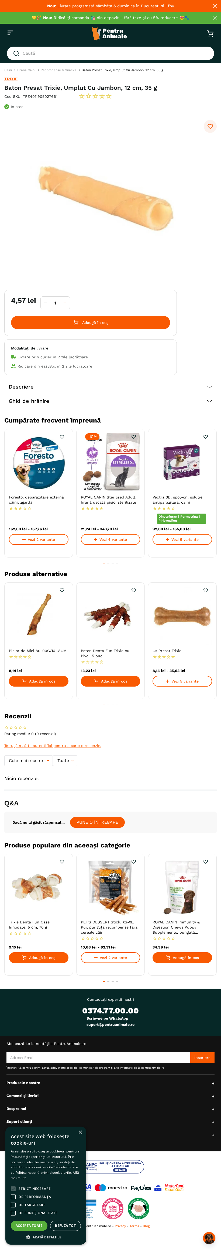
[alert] (45, 1186)
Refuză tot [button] (65, 1225)
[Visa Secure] (157, 1187)
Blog (146, 1226)
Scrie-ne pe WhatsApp (107, 1018)
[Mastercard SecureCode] (174, 1187)
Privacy (120, 1226)
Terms (134, 1226)
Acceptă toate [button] (29, 1225)
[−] (45, 303)
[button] (110, 387)
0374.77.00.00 (110, 1010)
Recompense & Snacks (58, 70)
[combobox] (110, 53)
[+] (65, 303)
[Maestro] (111, 1187)
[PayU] (141, 1187)
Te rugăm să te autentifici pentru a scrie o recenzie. (52, 745)
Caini (8, 70)
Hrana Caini (26, 70)
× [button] (80, 1132)
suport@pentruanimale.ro (110, 1024)
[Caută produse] (17, 53)
